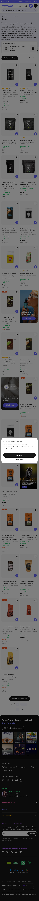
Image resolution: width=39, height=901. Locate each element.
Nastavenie (19, 459)
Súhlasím (19, 455)
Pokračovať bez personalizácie (12, 441)
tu (20, 449)
